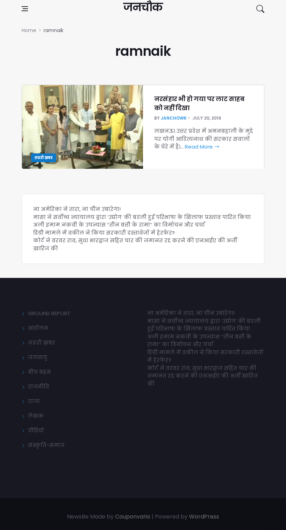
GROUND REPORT (49, 313)
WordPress (204, 517)
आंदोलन (38, 328)
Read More (199, 146)
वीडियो (36, 430)
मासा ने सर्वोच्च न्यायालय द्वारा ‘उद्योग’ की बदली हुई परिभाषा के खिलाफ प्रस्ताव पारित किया (142, 217)
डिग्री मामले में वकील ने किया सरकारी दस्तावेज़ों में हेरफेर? (104, 232)
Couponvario (132, 517)
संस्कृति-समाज (46, 445)
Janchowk (174, 118)
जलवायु (37, 357)
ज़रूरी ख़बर (44, 157)
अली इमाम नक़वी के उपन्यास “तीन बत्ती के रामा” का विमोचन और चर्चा (119, 224)
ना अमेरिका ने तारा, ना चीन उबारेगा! (77, 209)
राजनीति (38, 386)
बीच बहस (39, 372)
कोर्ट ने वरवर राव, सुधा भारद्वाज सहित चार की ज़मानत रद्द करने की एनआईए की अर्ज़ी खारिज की (202, 375)
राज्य (34, 401)
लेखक (36, 415)
